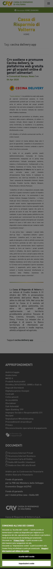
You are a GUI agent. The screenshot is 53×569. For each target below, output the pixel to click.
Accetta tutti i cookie (26, 556)
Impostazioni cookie (26, 563)
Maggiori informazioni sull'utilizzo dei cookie (25, 549)
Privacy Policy (19, 540)
